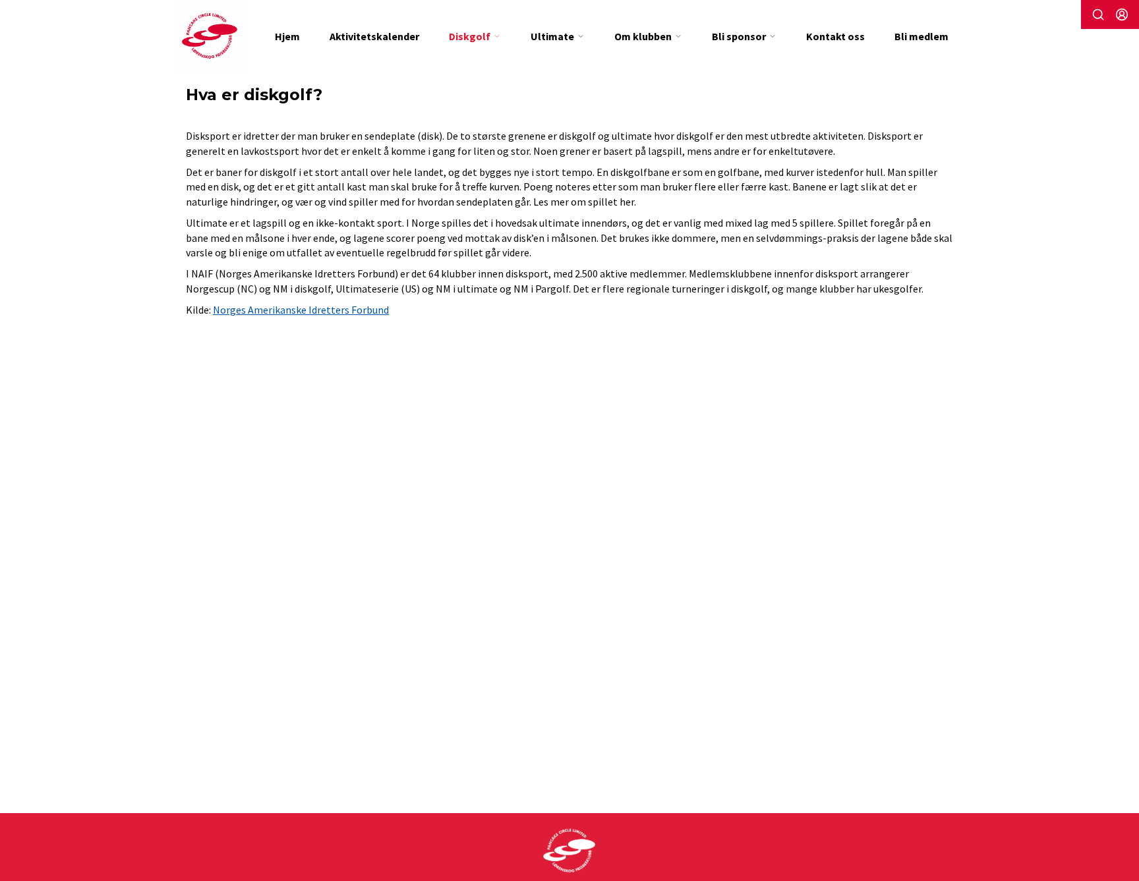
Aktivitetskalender (374, 36)
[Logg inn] (1122, 14)
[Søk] (1098, 14)
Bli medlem (921, 36)
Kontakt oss (835, 36)
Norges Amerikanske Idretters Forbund (301, 309)
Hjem (287, 36)
